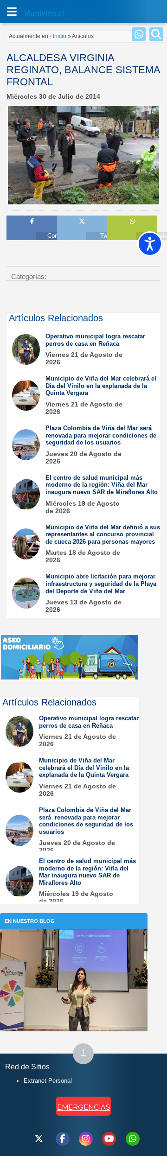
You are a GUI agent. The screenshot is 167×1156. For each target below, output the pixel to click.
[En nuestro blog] (74, 943)
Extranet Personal (48, 1080)
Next (150, 194)
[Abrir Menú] (12, 12)
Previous (17, 194)
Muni (33, 13)
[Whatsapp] (139, 34)
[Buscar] (156, 34)
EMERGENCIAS (83, 1107)
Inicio (59, 36)
